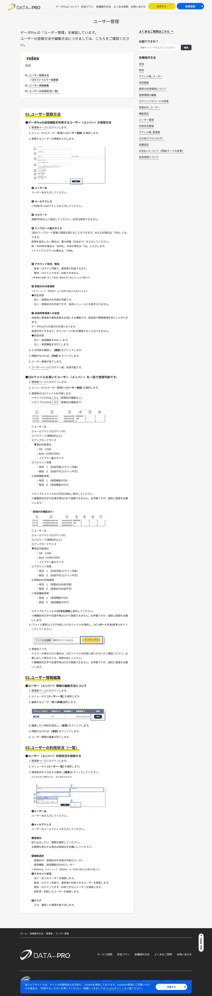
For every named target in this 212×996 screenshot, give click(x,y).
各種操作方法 (36, 933)
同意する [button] (171, 986)
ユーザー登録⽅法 (39, 75)
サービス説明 (104, 954)
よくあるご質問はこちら (154, 31)
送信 (141, 64)
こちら (55, 397)
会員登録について (149, 157)
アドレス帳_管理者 (149, 132)
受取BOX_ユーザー (149, 107)
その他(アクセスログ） (151, 138)
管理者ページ (39, 127)
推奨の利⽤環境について (152, 89)
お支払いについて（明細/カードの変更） (162, 151)
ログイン (162, 6)
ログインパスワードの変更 (154, 101)
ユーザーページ (40, 367)
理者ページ (40, 760)
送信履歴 (144, 82)
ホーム (23, 933)
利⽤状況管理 (146, 126)
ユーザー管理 (146, 120)
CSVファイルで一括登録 (45, 79)
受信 (141, 70)
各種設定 (144, 144)
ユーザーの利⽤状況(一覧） (44, 91)
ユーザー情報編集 (39, 85)
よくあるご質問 (163, 954)
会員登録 (190, 6)
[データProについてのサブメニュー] (78, 6)
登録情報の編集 (147, 95)
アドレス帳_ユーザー (151, 76)
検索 (186, 47)
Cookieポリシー (115, 988)
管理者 (49, 933)
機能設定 (144, 113)
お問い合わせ (184, 954)
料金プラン (123, 954)
